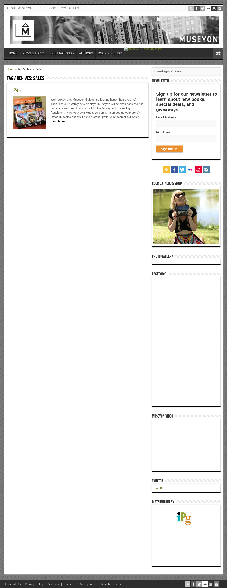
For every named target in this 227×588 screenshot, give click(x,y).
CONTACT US (70, 8)
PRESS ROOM (46, 8)
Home (10, 69)
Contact (68, 584)
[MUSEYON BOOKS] (114, 40)
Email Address (166, 117)
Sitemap (53, 584)
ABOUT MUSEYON (19, 8)
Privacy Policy (34, 584)
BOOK (103, 53)
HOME (13, 53)
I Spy (16, 89)
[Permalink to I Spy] (29, 129)
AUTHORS (86, 53)
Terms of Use (13, 584)
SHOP (118, 53)
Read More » (59, 121)
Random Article (218, 53)
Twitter (157, 481)
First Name (164, 132)
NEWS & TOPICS (34, 53)
